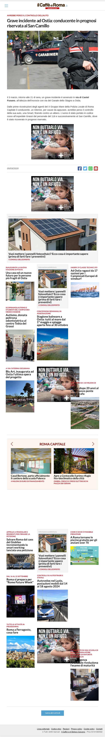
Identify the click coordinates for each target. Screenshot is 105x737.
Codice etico (56, 729)
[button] (12, 444)
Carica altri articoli (52, 713)
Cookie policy (89, 729)
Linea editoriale (43, 729)
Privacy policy (76, 729)
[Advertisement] (84, 341)
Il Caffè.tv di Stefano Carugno (73, 731)
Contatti (99, 729)
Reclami (66, 729)
